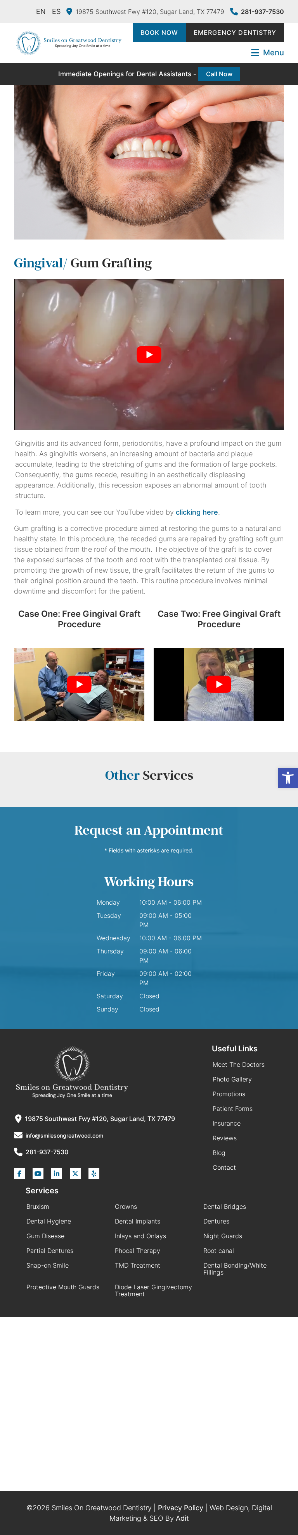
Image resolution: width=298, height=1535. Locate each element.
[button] (288, 778)
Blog (219, 1153)
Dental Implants (137, 1221)
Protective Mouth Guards (62, 1287)
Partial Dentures (49, 1250)
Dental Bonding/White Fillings (235, 1268)
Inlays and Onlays (140, 1236)
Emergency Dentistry (235, 32)
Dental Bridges (224, 1206)
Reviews (225, 1138)
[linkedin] (56, 1173)
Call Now (219, 74)
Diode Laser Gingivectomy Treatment (153, 1290)
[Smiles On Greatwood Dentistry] (68, 43)
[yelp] (93, 1173)
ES (56, 11)
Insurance (227, 1123)
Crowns (126, 1206)
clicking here (197, 512)
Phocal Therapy (137, 1250)
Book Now (159, 32)
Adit (182, 1518)
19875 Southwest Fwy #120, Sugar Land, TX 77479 (150, 11)
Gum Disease (45, 1236)
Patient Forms (233, 1108)
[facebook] (19, 1173)
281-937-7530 (262, 11)
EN (41, 11)
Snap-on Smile (47, 1265)
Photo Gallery (232, 1079)
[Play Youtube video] (149, 354)
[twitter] (75, 1173)
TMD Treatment (137, 1265)
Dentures (216, 1221)
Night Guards (222, 1236)
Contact (224, 1167)
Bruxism (37, 1206)
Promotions (229, 1094)
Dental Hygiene (48, 1221)
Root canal (218, 1250)
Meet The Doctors (239, 1064)
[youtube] (38, 1173)
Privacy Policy (180, 1508)
